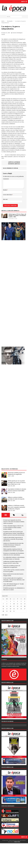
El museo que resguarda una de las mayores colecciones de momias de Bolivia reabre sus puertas (13, 521)
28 (3, 611)
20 (24, 606)
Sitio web (5, 199)
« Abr (2, 615)
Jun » (6, 615)
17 (14, 606)
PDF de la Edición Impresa (10, 210)
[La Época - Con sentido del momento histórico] (14, 8)
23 (10, 608)
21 (3, 608)
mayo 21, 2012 (6, 32)
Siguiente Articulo (14, 163)
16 (10, 606)
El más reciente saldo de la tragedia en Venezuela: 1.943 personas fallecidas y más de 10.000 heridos (13, 579)
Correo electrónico (7, 194)
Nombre (5, 190)
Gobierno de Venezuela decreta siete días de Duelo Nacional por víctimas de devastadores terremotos (13, 545)
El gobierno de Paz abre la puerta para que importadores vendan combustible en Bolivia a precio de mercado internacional (13, 533)
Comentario (6, 179)
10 (14, 603)
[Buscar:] (14, 17)
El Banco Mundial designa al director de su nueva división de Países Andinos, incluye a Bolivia (13, 527)
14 (3, 606)
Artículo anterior (14, 162)
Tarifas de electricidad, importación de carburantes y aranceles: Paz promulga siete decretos (13, 539)
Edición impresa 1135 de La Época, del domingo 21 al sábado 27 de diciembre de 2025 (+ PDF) (17, 215)
